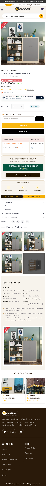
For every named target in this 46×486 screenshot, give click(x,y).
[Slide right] (41, 43)
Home (4, 449)
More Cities (7, 465)
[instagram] (13, 431)
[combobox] (23, 16)
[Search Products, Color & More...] (41, 16)
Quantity (4, 106)
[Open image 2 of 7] (34, 241)
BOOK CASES (13, 70)
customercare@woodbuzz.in (11, 1)
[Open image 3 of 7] (12, 263)
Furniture (8, 4)
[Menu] (2, 9)
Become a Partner (9, 459)
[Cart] (42, 9)
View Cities (40, 1)
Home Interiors (17, 4)
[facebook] (4, 431)
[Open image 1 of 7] (12, 241)
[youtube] (21, 431)
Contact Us (7, 470)
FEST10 (39, 98)
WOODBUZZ (4, 70)
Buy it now (23, 131)
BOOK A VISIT (20, 147)
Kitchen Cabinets (35, 4)
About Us (6, 454)
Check (39, 119)
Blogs (4, 475)
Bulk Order (26, 4)
